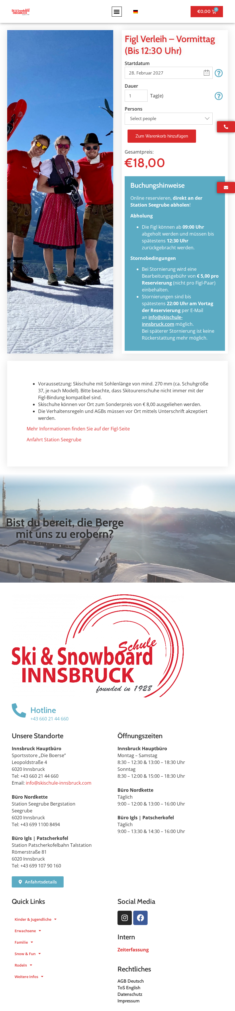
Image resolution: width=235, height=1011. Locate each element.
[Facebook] (140, 918)
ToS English (128, 987)
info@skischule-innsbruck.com (58, 783)
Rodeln (21, 965)
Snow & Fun (25, 953)
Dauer (131, 86)
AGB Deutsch (130, 981)
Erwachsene (25, 930)
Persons (133, 109)
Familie (21, 942)
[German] (134, 11)
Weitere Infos (26, 976)
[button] (117, 12)
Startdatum (137, 63)
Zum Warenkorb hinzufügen (162, 136)
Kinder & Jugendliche (33, 919)
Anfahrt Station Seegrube (54, 439)
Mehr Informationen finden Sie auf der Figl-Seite (78, 429)
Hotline (43, 710)
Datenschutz (129, 994)
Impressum (128, 1001)
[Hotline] (19, 710)
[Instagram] (124, 918)
